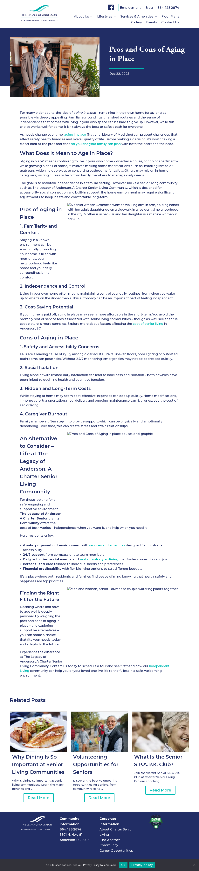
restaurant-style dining (99, 559)
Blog (149, 8)
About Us (81, 16)
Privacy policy (142, 865)
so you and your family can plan (96, 144)
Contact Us (170, 22)
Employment (130, 8)
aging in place (75, 134)
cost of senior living (148, 324)
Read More (38, 797)
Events (151, 22)
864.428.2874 (168, 8)
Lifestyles (104, 16)
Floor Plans (170, 16)
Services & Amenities (136, 16)
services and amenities (107, 545)
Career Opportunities (116, 850)
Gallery (136, 22)
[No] (194, 865)
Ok (123, 865)
